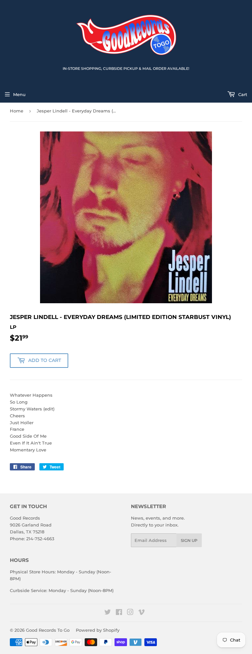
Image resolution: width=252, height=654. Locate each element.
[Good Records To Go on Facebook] (119, 613)
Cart (242, 94)
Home (16, 110)
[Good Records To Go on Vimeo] (141, 613)
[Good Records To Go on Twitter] (107, 613)
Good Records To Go (48, 630)
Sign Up (189, 540)
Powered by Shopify (97, 630)
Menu (19, 94)
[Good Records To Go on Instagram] (130, 613)
